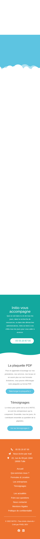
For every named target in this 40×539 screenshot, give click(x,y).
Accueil (8, 52)
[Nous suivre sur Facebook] (24, 142)
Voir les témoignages (19, 428)
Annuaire (29, 52)
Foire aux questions (20, 498)
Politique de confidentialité (20, 511)
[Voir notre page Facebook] (30, 11)
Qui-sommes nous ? (20, 473)
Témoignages (20, 486)
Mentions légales (20, 506)
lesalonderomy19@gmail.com (14, 127)
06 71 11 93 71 (8, 121)
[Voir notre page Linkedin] (25, 11)
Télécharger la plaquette (19, 391)
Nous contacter (20, 502)
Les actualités (20, 493)
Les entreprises (18, 52)
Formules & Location (20, 477)
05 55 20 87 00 (23, 341)
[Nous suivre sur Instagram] (30, 142)
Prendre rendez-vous (26, 236)
